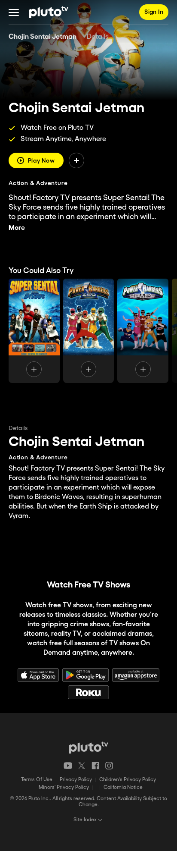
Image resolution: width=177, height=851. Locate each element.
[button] (13, 12)
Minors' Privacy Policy (64, 787)
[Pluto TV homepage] (88, 747)
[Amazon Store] (135, 675)
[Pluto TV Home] (48, 12)
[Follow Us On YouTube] (68, 765)
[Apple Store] (38, 675)
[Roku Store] (88, 692)
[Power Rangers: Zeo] (88, 331)
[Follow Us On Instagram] (109, 765)
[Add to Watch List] (76, 160)
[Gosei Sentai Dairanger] (34, 331)
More (17, 228)
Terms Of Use (36, 779)
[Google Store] (85, 675)
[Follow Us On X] (81, 765)
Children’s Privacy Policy (127, 779)
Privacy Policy (76, 779)
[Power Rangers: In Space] (142, 331)
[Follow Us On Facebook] (95, 765)
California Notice (123, 787)
